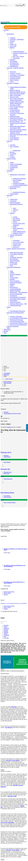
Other (8, 328)
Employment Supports (19, 178)
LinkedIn (6, 632)
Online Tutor (16, 245)
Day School (16, 218)
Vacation (12, 157)
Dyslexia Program (15, 202)
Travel (12, 155)
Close (2, 669)
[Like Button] (1, 406)
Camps (12, 256)
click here (13, 706)
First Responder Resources (17, 311)
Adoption (12, 38)
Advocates (13, 71)
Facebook (6, 625)
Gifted (12, 286)
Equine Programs (15, 260)
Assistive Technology (16, 316)
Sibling (12, 169)
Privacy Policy (7, 593)
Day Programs (14, 259)
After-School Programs (16, 252)
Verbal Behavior (14, 138)
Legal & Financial (15, 78)
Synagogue (13, 153)
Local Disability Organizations (18, 318)
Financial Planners (15, 76)
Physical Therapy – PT (16, 121)
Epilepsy (12, 284)
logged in (9, 427)
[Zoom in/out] (6, 621)
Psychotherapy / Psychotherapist (14, 63)
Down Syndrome (15, 281)
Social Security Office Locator (18, 323)
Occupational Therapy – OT (18, 120)
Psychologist (13, 61)
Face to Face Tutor (18, 242)
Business (6, 30)
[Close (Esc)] (1, 621)
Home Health (14, 108)
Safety (8, 307)
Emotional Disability (16, 282)
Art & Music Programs (16, 254)
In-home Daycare (15, 110)
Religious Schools (18, 233)
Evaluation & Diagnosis (13, 267)
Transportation (14, 194)
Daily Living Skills (15, 95)
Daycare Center (14, 97)
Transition (10, 170)
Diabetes (12, 279)
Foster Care (13, 44)
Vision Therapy (14, 139)
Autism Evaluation (15, 274)
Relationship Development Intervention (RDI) (17, 127)
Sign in (2, 22)
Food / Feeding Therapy (17, 106)
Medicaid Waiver (15, 116)
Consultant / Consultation (17, 75)
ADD (11, 271)
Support (6, 594)
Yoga (11, 265)
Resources (16, 247)
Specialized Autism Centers (18, 299)
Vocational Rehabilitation (20, 185)
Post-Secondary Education (17, 180)
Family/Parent (14, 166)
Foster (11, 42)
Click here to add (11, 796)
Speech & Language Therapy (18, 129)
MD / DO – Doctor (18, 56)
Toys (14, 211)
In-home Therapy (15, 111)
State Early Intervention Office (18, 134)
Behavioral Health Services (17, 92)
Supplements (16, 150)
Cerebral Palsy (14, 277)
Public (15, 226)
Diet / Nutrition (14, 146)
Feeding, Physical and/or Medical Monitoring (17, 102)
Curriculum (13, 201)
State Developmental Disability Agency (16, 132)
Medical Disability (15, 290)
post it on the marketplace (7, 822)
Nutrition (12, 59)
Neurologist (16, 58)
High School (16, 220)
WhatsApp (6, 628)
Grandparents (14, 167)
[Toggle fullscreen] (4, 621)
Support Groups (11, 158)
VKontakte (6, 635)
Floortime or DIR (15, 105)
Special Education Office (17, 321)
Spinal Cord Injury (15, 302)
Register (8, 22)
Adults (12, 162)
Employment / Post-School (17, 174)
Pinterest (6, 631)
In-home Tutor (17, 243)
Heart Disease (14, 287)
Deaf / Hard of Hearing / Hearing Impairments (17, 99)
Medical (12, 47)
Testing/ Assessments (16, 235)
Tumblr (5, 633)
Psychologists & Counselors (18, 297)
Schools (12, 213)
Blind (11, 276)
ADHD (12, 273)
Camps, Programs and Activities (16, 248)
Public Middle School (19, 231)
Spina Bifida (13, 300)
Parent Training (14, 80)
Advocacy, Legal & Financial (15, 68)
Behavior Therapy (15, 90)
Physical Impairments (16, 294)
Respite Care (13, 262)
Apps (14, 208)
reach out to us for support (13, 760)
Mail (5, 636)
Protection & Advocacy (16, 320)
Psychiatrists (13, 295)
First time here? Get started (12, 27)
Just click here (9, 727)
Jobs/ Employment (15, 186)
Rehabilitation (14, 66)
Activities (12, 145)
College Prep (13, 199)
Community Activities (16, 257)
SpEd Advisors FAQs (9, 591)
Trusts (11, 81)
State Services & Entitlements (18, 324)
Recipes (6, 331)
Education (10, 195)
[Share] (2, 621)
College (15, 217)
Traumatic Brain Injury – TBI (18, 304)
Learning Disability (15, 289)
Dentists (12, 41)
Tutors (12, 236)
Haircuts (12, 152)
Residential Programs (19, 192)
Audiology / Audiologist (17, 39)
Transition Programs (18, 183)
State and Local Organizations (15, 312)
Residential (13, 188)
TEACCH (13, 136)
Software (15, 210)
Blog (5, 333)
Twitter (5, 626)
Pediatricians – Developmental (18, 292)
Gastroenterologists (18, 51)
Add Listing (4, 23)
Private (15, 222)
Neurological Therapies (16, 118)
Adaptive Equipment (13, 326)
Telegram (6, 629)
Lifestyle (9, 141)
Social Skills (13, 264)
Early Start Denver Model (17, 93)
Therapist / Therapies (13, 83)
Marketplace (7, 329)
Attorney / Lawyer (15, 73)
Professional (10, 34)
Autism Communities (16, 164)
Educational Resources (16, 204)
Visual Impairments (15, 305)
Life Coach (13, 46)
